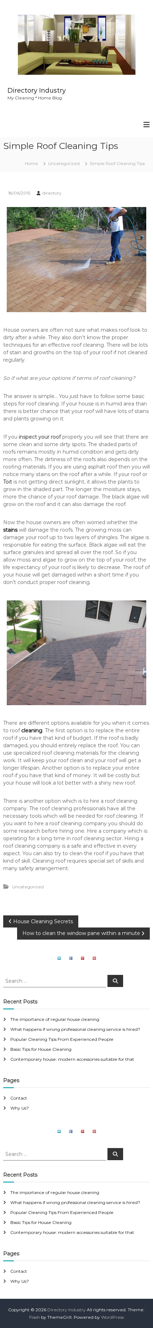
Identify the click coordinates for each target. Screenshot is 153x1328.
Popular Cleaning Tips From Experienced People (62, 1039)
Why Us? (19, 1108)
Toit (8, 482)
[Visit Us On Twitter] (59, 958)
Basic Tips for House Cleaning (41, 1049)
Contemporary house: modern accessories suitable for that (72, 1059)
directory (52, 193)
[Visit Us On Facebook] (70, 958)
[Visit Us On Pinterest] (82, 958)
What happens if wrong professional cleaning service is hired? (75, 1029)
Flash (34, 1317)
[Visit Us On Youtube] (94, 958)
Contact (18, 1098)
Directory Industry (36, 90)
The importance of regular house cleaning (54, 1019)
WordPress (112, 1317)
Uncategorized (64, 163)
